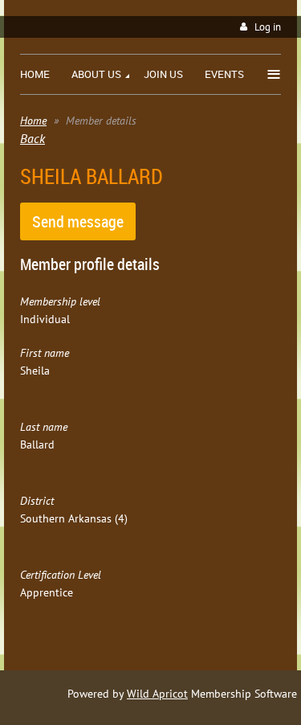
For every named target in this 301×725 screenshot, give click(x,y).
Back (32, 138)
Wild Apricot (157, 693)
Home (33, 120)
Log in (267, 27)
